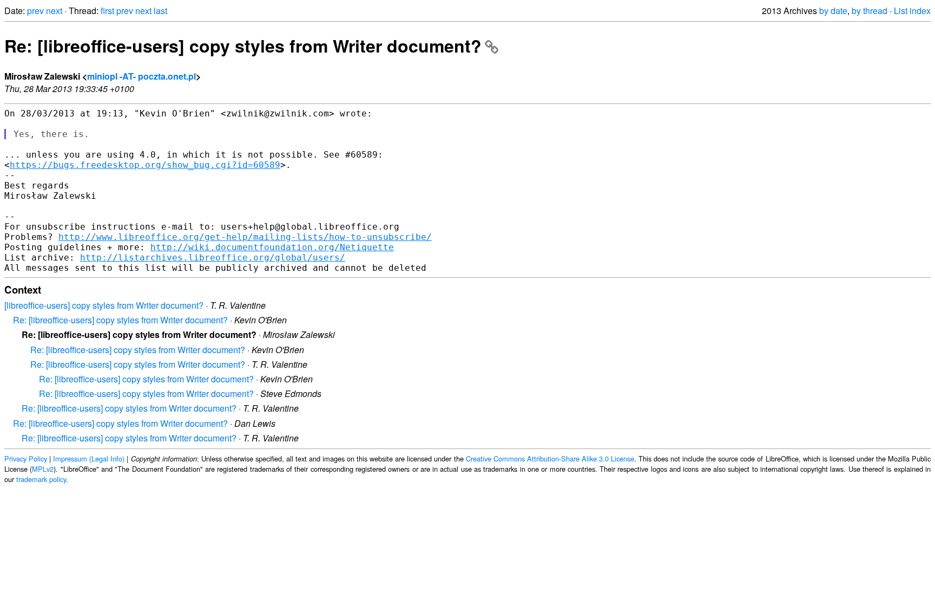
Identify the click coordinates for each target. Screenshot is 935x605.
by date (833, 10)
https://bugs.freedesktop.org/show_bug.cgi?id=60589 (145, 165)
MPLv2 (43, 469)
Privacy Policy (25, 458)
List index (912, 10)
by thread (869, 10)
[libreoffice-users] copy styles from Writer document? (103, 305)
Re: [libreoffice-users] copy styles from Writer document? (243, 45)
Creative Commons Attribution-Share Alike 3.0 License (550, 458)
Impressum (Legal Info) (88, 458)
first (107, 10)
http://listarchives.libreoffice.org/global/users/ (212, 257)
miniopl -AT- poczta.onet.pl (141, 76)
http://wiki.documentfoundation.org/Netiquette (272, 247)
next (54, 10)
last (160, 10)
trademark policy (41, 479)
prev (35, 10)
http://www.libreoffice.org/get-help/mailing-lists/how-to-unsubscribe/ (245, 237)
